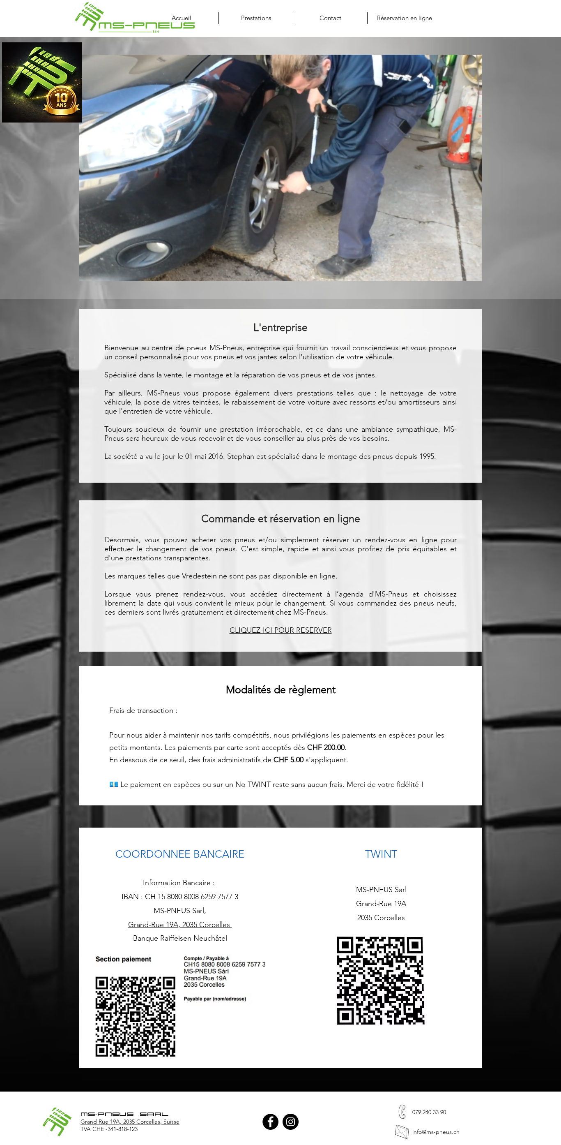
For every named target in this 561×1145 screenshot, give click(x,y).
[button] (256, 18)
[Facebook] (270, 1122)
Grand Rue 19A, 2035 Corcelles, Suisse (129, 1121)
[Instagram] (291, 1122)
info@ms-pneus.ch (436, 1132)
